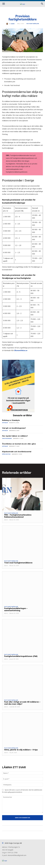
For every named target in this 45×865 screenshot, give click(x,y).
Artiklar (5, 422)
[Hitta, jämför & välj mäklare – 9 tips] (22, 729)
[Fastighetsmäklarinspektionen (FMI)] (22, 635)
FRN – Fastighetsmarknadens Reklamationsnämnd (17, 516)
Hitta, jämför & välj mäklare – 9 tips (21, 749)
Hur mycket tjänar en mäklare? (15, 436)
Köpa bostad (6, 454)
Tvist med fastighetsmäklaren (18, 562)
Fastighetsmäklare (32, 23)
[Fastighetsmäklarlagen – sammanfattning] (22, 587)
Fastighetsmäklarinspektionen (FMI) (21, 656)
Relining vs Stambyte (11, 420)
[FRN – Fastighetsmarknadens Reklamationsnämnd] (22, 494)
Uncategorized (7, 438)
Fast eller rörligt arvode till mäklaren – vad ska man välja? (22, 703)
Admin (12, 23)
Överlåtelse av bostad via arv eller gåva (19, 444)
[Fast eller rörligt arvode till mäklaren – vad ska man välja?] (22, 681)
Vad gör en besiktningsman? (14, 428)
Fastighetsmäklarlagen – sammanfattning (15, 609)
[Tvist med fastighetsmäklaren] (22, 542)
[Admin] (7, 24)
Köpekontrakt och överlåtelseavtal (16, 451)
